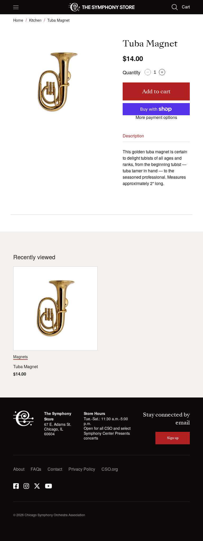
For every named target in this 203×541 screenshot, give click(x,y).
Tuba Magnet (25, 366)
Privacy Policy (81, 469)
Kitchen (35, 20)
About (18, 469)
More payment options (156, 117)
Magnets (20, 356)
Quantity (131, 72)
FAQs (36, 469)
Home (18, 20)
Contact (55, 469)
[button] (16, 7)
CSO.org (110, 469)
